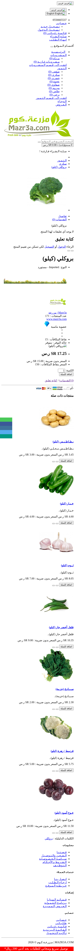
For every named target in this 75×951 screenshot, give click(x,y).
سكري (63, 163)
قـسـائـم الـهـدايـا (57, 899)
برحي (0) (55, 94)
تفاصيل (62, 216)
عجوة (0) (55, 81)
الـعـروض (61, 104)
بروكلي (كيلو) (59, 167)
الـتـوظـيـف (60, 865)
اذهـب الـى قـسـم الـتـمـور (51, 97)
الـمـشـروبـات (58, 55)
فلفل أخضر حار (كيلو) (61, 627)
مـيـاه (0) (54, 58)
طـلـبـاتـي (61, 923)
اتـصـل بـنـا (60, 879)
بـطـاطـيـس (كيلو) (63, 441)
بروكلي (49, 838)
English (51, 13)
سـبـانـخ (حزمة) (65, 689)
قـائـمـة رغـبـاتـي (57, 926)
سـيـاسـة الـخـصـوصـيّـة (53, 858)
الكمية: (70, 370)
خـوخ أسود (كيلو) (64, 812)
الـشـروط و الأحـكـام (55, 862)
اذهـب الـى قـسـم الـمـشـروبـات (48, 65)
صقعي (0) (54, 71)
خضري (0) (54, 78)
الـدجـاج (62, 101)
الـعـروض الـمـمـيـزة (55, 906)
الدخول (62, 246)
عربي (54, 10)
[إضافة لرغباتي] (72, 250)
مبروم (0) (54, 88)
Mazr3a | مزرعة (57, 312)
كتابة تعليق (51, 380)
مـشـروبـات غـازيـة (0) (47, 61)
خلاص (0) (54, 91)
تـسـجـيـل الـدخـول (49, 29)
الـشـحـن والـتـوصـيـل (54, 855)
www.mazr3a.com (56, 319)
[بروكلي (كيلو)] (47, 210)
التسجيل (49, 246)
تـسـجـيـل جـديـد (50, 26)
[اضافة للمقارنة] (68, 250)
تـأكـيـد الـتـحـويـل (56, 933)
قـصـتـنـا (62, 852)
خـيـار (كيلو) (67, 503)
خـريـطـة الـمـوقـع (56, 885)
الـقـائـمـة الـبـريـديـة (55, 929)
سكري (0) (54, 74)
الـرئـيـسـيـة (58, 51)
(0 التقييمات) (66, 380)
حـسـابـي (61, 919)
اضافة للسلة (66, 374)
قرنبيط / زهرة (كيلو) (62, 751)
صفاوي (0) (53, 84)
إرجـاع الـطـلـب (57, 882)
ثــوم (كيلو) (67, 565)
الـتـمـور (62, 68)
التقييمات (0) (59, 219)
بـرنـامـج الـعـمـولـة (55, 902)
